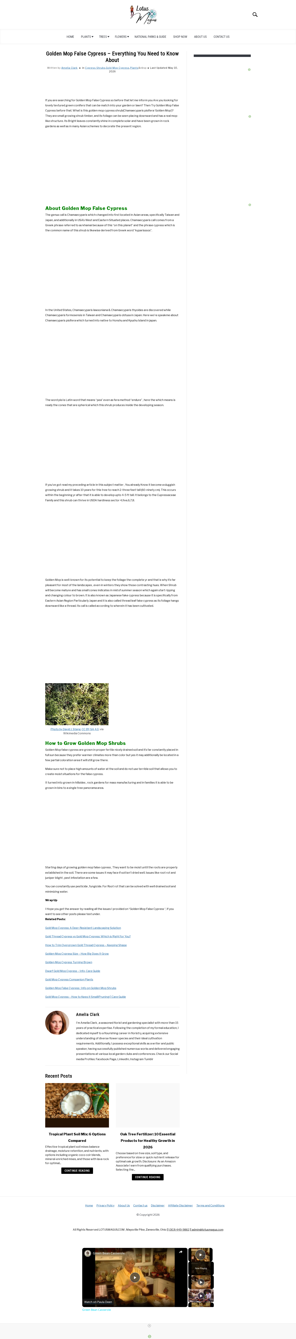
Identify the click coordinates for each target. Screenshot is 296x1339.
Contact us (222, 36)
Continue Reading (77, 1170)
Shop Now (180, 36)
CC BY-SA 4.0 (90, 729)
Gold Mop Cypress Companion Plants (69, 979)
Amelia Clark (69, 67)
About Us (200, 36)
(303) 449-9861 (179, 1229)
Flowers (121, 36)
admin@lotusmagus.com (207, 1229)
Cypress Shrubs (95, 67)
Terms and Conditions (210, 1205)
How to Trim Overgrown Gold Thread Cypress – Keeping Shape (86, 945)
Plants (86, 36)
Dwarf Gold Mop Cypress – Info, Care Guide (72, 971)
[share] (181, 1252)
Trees (103, 36)
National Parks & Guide (150, 36)
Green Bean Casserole (109, 1253)
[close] (149, 1325)
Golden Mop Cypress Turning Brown (68, 962)
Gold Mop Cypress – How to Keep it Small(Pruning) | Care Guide (85, 996)
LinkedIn (123, 1059)
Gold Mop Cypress (117, 67)
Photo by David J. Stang (66, 729)
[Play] (201, 1282)
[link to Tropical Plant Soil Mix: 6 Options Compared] (77, 1105)
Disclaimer (158, 1205)
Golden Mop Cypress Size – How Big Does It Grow (77, 953)
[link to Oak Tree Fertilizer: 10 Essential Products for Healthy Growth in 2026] (148, 1105)
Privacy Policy (105, 1205)
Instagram (137, 1059)
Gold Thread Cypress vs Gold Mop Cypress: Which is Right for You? (88, 936)
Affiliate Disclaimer (180, 1205)
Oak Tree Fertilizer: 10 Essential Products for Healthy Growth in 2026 (147, 1140)
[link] (87, 1253)
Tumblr (148, 1059)
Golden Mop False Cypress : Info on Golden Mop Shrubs (80, 988)
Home (70, 36)
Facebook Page (106, 1059)
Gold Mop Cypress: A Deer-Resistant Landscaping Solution (83, 928)
